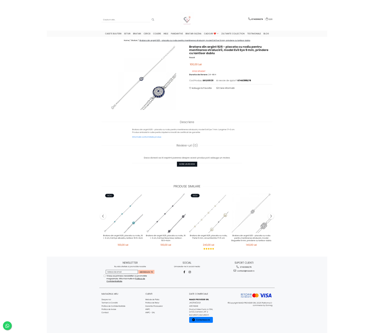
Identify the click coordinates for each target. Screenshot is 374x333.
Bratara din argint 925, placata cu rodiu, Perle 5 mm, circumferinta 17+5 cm (208, 236)
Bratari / (135, 40)
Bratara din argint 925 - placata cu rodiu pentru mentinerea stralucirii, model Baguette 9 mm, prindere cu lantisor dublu (251, 238)
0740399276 (246, 267)
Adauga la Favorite (201, 88)
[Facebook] (184, 272)
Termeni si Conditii (110, 302)
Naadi (192, 57)
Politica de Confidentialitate (113, 306)
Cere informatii (226, 88)
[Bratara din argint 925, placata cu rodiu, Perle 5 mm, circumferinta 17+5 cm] (208, 213)
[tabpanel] (143, 77)
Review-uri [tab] (187, 145)
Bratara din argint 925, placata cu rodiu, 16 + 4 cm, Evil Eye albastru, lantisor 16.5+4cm (123, 236)
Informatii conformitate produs (146, 137)
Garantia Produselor (154, 306)
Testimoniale (254, 33)
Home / (127, 40)
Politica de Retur (152, 302)
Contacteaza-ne (203, 320)
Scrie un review (187, 164)
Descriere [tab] (187, 122)
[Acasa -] (187, 19)
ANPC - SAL (150, 312)
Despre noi (106, 299)
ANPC (147, 309)
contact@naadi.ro (245, 270)
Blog (266, 33)
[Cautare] (153, 19)
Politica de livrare (109, 309)
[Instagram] (189, 272)
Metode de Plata (152, 299)
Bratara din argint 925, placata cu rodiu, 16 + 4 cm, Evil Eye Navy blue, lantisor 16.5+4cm (166, 238)
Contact (105, 312)
